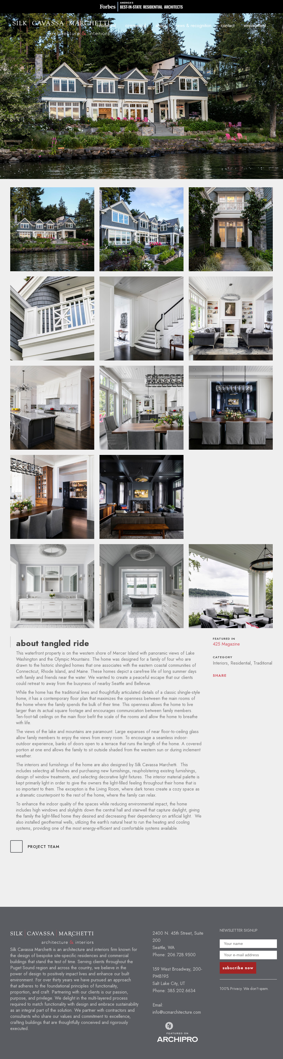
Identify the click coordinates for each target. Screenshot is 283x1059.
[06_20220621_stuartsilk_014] (231, 318)
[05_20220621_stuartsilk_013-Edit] (141, 318)
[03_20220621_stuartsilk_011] (231, 229)
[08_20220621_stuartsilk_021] (141, 408)
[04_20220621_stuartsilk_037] (52, 318)
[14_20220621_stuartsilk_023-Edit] (141, 586)
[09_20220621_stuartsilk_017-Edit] (231, 408)
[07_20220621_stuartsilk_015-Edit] (52, 408)
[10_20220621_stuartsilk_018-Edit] (52, 497)
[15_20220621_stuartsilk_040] (231, 586)
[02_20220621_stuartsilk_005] (141, 229)
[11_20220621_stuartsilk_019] (141, 497)
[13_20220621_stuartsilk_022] (52, 586)
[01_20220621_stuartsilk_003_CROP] (52, 229)
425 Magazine (226, 644)
